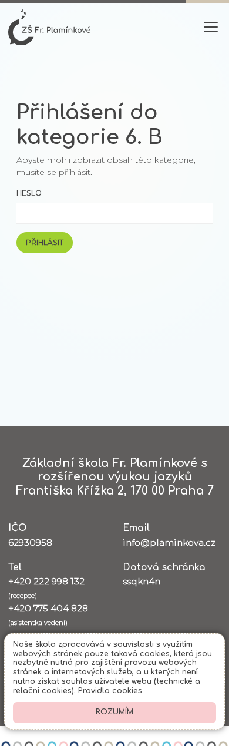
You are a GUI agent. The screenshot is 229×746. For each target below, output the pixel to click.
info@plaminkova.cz (169, 542)
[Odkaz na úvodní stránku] (49, 27)
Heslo (29, 193)
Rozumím (114, 712)
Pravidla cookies (110, 691)
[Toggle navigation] (210, 27)
